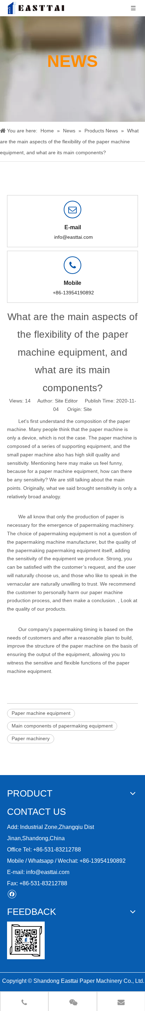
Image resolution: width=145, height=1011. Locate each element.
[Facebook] (11, 894)
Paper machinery (31, 738)
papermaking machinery (106, 525)
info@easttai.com (73, 237)
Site (87, 409)
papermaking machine (40, 542)
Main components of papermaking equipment (62, 726)
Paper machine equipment (41, 713)
